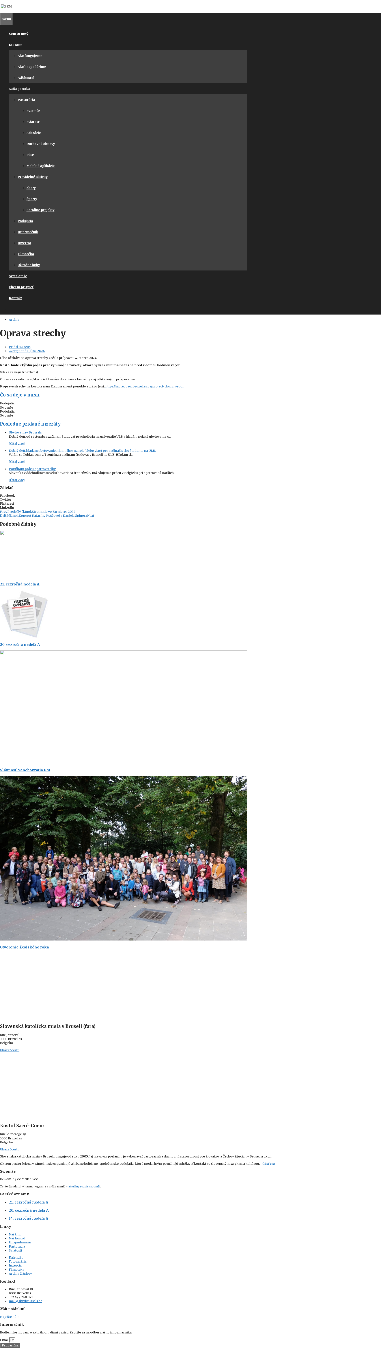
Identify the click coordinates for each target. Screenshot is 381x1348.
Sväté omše (18, 276)
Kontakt (15, 298)
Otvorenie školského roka (24, 947)
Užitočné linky (29, 265)
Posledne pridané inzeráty (30, 424)
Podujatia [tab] (7, 403)
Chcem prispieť (21, 287)
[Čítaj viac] (17, 444)
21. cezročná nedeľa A (19, 584)
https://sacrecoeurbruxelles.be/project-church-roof (144, 386)
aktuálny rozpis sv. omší (84, 1186)
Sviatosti (33, 122)
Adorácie (33, 133)
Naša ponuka (19, 89)
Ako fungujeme (30, 56)
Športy (31, 199)
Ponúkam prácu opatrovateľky (32, 469)
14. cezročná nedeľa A (28, 1218)
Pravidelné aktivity (33, 177)
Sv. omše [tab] (6, 407)
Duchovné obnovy (40, 144)
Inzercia (24, 243)
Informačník (28, 232)
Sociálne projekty (40, 210)
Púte (30, 155)
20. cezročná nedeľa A (20, 644)
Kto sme (15, 45)
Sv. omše (33, 111)
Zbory (31, 188)
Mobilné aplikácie (40, 166)
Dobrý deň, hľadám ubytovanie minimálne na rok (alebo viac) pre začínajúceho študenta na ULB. (82, 451)
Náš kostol (26, 78)
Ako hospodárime (32, 67)
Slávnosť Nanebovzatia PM (25, 770)
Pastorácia (26, 100)
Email (4, 1340)
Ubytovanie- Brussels (25, 432)
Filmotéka (26, 254)
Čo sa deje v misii (20, 395)
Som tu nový (18, 34)
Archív (14, 320)
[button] (123, 496)
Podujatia (25, 221)
